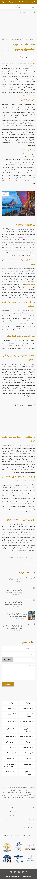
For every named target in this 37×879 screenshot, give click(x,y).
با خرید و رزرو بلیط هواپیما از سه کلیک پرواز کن (21, 2)
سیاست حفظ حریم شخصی (28, 828)
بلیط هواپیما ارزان (12, 812)
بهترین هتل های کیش (11, 820)
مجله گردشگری (13, 808)
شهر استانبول (31, 63)
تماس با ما (32, 812)
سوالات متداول (31, 816)
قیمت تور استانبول (12, 816)
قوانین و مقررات (31, 824)
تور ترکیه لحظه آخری (29, 95)
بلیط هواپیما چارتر (30, 564)
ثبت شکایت (32, 820)
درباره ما (33, 808)
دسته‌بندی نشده (16, 39)
